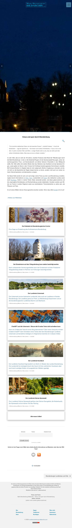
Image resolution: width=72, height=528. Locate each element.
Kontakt (55, 190)
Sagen (45, 178)
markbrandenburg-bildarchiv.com (38, 519)
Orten (27, 178)
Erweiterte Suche (47, 431)
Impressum (52, 512)
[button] (2, 66)
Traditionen (36, 512)
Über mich (52, 510)
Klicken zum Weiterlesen (15, 198)
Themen (33, 431)
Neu (17, 510)
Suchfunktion (34, 442)
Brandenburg (19, 512)
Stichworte (23, 431)
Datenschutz (53, 514)
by (38, 442)
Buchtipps (14, 180)
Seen (30, 178)
